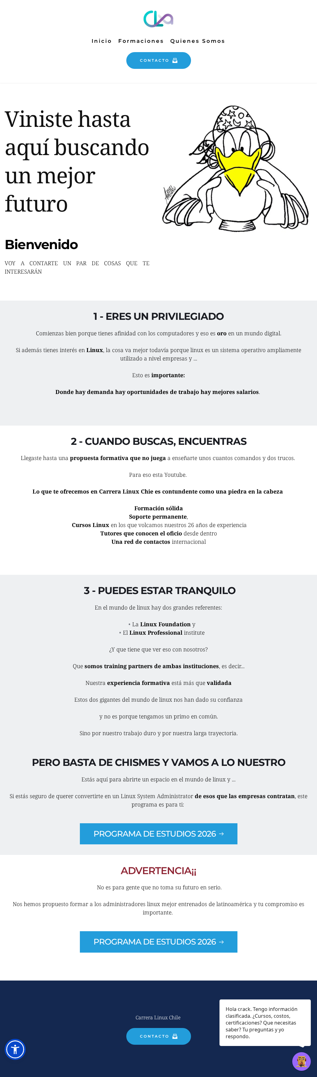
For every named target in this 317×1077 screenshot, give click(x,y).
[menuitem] (102, 41)
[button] (15, 1049)
